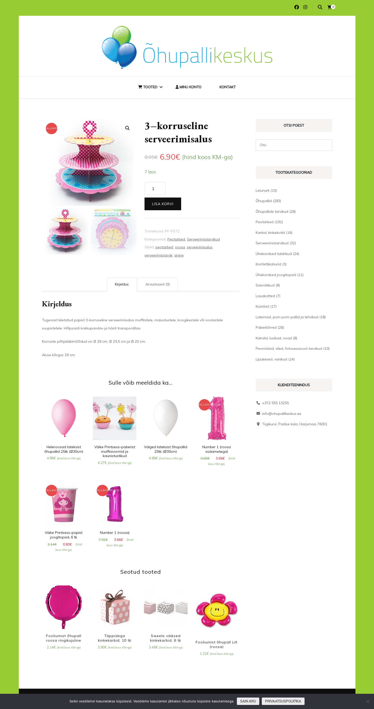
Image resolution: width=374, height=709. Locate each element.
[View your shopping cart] (329, 7)
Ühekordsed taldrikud (274, 253)
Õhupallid (264, 201)
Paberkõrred (266, 327)
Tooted (149, 87)
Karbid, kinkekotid (270, 232)
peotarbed (164, 247)
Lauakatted (265, 296)
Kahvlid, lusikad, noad (274, 338)
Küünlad (262, 306)
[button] (127, 128)
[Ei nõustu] (367, 701)
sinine (179, 255)
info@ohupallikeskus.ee (281, 413)
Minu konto (190, 87)
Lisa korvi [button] (64, 419)
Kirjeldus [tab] (122, 284)
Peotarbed (176, 239)
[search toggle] (320, 7)
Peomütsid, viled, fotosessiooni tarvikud (289, 348)
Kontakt (228, 87)
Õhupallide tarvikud (272, 211)
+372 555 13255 (275, 403)
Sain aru (248, 701)
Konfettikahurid (268, 264)
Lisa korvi (163, 204)
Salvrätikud (265, 285)
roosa (180, 247)
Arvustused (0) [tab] (158, 284)
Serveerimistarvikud (203, 239)
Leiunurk (262, 190)
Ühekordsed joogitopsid (276, 275)
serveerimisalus (199, 247)
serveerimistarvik (158, 255)
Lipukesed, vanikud (271, 359)
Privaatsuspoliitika (283, 701)
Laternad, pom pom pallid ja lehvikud (287, 317)
